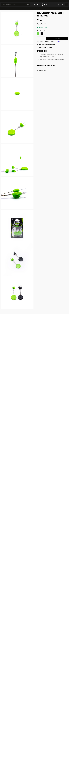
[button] (2, 1)
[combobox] (15, 4)
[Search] (28, 4)
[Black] (41, 33)
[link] (41, 24)
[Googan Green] (38, 33)
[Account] (62, 4)
